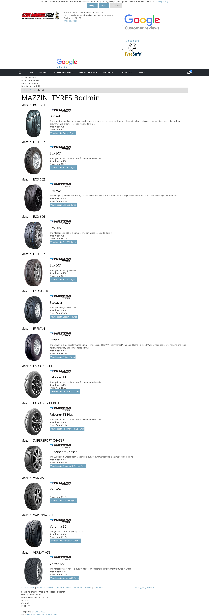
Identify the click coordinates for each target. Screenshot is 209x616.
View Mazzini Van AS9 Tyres (63, 500)
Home (26, 90)
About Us (108, 72)
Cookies (87, 587)
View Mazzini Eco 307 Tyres (63, 167)
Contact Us (125, 72)
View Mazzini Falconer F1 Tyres (64, 391)
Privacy (60, 587)
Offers (141, 72)
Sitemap (78, 587)
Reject (104, 5)
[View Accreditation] (133, 49)
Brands (33, 90)
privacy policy (162, 1)
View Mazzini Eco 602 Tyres (63, 205)
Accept (92, 5)
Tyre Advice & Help (88, 72)
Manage (116, 5)
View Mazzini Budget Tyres (62, 133)
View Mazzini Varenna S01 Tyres (65, 540)
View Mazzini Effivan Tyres (62, 357)
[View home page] (40, 15)
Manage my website (144, 587)
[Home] (20, 72)
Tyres (30, 72)
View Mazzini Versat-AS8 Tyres (64, 578)
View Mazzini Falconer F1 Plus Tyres (67, 428)
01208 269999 (70, 21)
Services (43, 72)
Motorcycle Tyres (63, 72)
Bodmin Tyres (27, 587)
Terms (69, 587)
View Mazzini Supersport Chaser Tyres (68, 466)
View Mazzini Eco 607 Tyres (63, 279)
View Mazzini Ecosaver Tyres (63, 316)
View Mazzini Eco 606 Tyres (63, 242)
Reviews (51, 587)
